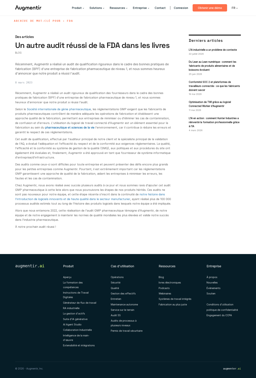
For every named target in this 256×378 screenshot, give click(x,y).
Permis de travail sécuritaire (126, 330)
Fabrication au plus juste (173, 304)
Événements (213, 288)
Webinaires (165, 293)
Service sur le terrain (122, 309)
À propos (212, 277)
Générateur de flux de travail (79, 302)
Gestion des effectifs (123, 293)
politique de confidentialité (222, 309)
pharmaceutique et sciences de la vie (69, 127)
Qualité (115, 288)
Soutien (211, 293)
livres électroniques (170, 282)
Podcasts (164, 288)
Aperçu (67, 277)
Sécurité (115, 282)
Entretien (116, 298)
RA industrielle (71, 308)
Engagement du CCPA (219, 315)
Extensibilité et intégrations (79, 345)
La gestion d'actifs (74, 313)
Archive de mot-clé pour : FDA (43, 20)
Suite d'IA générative (75, 319)
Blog (18, 52)
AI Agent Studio (72, 324)
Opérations (117, 277)
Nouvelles (212, 282)
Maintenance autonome (124, 304)
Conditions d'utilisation (220, 304)
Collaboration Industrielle (77, 329)
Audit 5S (116, 315)
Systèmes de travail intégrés (175, 298)
